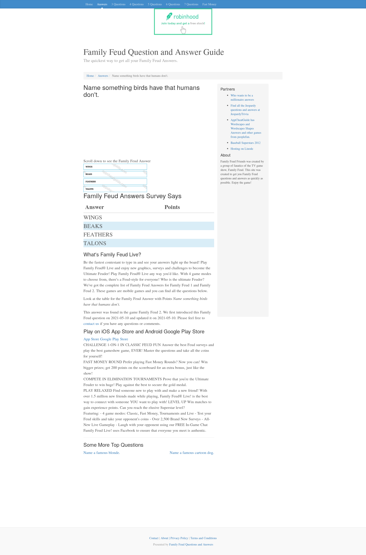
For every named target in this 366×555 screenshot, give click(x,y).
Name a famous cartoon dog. (192, 452)
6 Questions (173, 4)
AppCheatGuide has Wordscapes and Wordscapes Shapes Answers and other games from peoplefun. (246, 128)
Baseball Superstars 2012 (246, 143)
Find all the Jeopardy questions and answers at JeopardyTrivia (245, 109)
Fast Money (209, 4)
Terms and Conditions (203, 538)
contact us (91, 323)
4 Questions (137, 4)
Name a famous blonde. (101, 452)
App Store (91, 338)
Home (89, 4)
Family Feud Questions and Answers (191, 544)
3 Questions (118, 4)
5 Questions (155, 4)
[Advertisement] (148, 128)
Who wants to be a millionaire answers (242, 97)
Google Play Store (114, 338)
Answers (102, 4)
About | (166, 538)
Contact (153, 538)
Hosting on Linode (242, 149)
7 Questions (191, 4)
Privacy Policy (179, 538)
